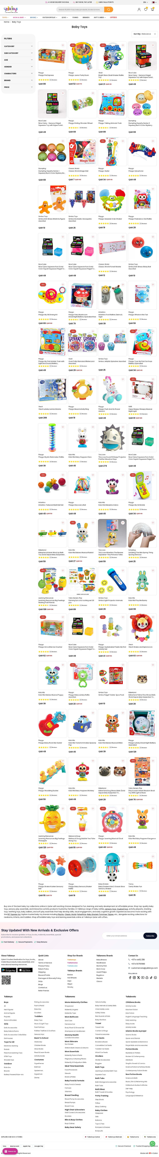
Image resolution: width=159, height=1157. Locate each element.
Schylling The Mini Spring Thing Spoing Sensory (141, 553)
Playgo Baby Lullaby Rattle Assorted (79, 696)
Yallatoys (71, 959)
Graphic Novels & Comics (135, 1063)
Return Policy (43, 969)
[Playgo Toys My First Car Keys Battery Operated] (142, 342)
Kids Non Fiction (132, 1010)
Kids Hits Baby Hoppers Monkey (81, 791)
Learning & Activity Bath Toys (106, 1071)
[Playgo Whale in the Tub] (142, 295)
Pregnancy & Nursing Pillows (75, 1059)
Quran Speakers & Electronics (137, 1042)
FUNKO (75, 17)
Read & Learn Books (41, 1052)
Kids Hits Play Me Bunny (138, 600)
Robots (6, 1049)
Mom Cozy (101, 969)
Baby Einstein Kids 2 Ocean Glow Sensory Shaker (112, 887)
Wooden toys (9, 1060)
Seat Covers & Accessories (75, 1112)
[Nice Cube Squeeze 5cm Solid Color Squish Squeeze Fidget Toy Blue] (52, 247)
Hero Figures (8, 1010)
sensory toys (110, 909)
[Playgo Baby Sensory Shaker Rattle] (82, 867)
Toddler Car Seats (102, 1049)
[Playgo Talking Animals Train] (112, 104)
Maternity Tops (70, 1013)
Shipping (41, 972)
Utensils (68, 1073)
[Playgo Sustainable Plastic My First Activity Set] (112, 627)
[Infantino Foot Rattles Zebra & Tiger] (112, 295)
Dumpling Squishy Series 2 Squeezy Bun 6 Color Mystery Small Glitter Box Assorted (140, 124)
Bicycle (6, 1071)
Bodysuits (99, 1131)
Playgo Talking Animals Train (110, 123)
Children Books (40, 1045)
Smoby (70, 987)
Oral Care (68, 1021)
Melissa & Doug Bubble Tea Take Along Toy (82, 840)
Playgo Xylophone (136, 171)
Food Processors (71, 1070)
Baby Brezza (102, 959)
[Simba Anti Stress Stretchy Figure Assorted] (52, 199)
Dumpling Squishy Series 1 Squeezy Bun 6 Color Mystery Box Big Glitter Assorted (52, 172)
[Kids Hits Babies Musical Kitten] (112, 723)
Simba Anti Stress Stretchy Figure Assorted (52, 220)
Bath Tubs (99, 1085)
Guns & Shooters (10, 1020)
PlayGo (61, 914)
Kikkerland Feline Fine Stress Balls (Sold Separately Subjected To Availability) (142, 696)
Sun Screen (69, 1044)
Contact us (42, 987)
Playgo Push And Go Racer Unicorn (109, 410)
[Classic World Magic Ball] (82, 151)
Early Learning (131, 1020)
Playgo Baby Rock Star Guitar (50, 743)
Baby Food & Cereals (73, 1084)
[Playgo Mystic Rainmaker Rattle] (52, 437)
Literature (129, 1060)
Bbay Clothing (100, 1106)
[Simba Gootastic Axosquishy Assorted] (82, 199)
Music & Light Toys (41, 1024)
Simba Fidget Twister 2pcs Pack (111, 695)
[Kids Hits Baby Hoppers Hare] (82, 437)
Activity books (39, 1056)
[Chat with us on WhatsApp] (152, 1143)
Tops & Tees (99, 1124)
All (5, 1006)
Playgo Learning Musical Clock (111, 839)
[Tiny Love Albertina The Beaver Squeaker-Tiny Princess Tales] (112, 533)
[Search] (108, 9)
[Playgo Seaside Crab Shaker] (112, 199)
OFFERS (113, 17)
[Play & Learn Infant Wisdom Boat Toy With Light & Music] (142, 771)
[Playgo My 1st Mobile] (142, 485)
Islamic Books (131, 1035)
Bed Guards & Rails (102, 1016)
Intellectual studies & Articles (136, 1085)
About (40, 959)
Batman (37, 1067)
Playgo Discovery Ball (77, 505)
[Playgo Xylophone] (142, 151)
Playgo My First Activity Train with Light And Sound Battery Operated (51, 362)
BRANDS (86, 17)
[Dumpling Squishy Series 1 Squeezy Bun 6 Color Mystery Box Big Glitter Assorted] (52, 151)
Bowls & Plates (70, 1077)
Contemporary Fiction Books (136, 1070)
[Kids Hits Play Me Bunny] (142, 581)
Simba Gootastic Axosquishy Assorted (80, 220)
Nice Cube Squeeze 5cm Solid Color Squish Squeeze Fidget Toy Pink (82, 268)
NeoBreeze (101, 963)
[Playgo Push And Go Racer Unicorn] (112, 390)
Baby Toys (38, 1020)
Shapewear (69, 1006)
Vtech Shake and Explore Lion (140, 647)
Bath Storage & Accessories (105, 1082)
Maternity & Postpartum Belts (75, 1062)
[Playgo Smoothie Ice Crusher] (52, 627)
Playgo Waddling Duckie (48, 791)
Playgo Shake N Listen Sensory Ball (51, 887)
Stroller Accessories (102, 1060)
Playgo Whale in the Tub (138, 315)
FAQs (40, 981)
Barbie (70, 974)
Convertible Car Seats (103, 1045)
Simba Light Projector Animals (111, 600)
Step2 (69, 984)
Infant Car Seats (101, 1052)
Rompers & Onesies (102, 1127)
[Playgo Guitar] (112, 151)
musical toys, (122, 909)
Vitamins (68, 1091)
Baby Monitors (100, 1020)
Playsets (7, 1017)
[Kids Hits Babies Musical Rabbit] (82, 533)
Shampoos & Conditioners (75, 1031)
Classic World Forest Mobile (110, 267)
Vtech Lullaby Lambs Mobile (50, 409)
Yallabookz (72, 966)
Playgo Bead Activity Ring (79, 409)
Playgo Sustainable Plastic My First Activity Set (112, 648)
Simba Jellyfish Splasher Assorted (112, 361)
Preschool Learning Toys (13, 1053)
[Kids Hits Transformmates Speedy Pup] (82, 723)
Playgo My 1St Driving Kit (48, 315)
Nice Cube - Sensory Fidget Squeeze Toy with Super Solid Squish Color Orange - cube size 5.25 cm (142, 76)
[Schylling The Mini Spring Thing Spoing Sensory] (142, 533)
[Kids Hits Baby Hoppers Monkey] (82, 771)
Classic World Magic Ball (78, 171)
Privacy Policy (43, 966)
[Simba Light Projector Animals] (112, 581)
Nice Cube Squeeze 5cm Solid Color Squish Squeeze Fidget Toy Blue (52, 268)
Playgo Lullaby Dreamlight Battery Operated (142, 744)
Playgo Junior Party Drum (79, 75)
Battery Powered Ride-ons (13, 1074)
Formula (68, 1088)
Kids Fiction (130, 1013)
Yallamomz (72, 963)
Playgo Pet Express (46, 75)
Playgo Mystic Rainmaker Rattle (51, 457)
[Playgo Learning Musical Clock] (112, 819)
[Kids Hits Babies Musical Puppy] (52, 675)
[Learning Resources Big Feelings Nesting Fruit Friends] (52, 581)
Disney (36, 1078)
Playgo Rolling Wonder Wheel (81, 123)
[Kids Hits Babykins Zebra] (112, 485)
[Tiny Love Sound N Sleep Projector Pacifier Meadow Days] (112, 437)
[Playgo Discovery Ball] (82, 485)
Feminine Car (70, 1024)
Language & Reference (134, 1096)
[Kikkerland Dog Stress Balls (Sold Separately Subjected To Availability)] (112, 771)
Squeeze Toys (100, 1074)
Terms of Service (45, 963)
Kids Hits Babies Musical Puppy (51, 695)
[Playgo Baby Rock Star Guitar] (52, 723)
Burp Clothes (70, 1123)
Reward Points (44, 975)
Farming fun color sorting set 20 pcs (81, 601)
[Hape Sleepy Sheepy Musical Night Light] (142, 390)
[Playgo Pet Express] (52, 56)
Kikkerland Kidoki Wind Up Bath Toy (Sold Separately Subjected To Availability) (51, 553)
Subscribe (150, 936)
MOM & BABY (18, 17)
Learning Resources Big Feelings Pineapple (52, 840)
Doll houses (8, 1038)
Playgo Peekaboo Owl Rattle (140, 219)
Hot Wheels (72, 978)
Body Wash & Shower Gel (74, 1028)
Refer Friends (43, 990)
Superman (38, 1074)
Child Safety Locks (102, 1009)
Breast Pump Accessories (74, 1099)
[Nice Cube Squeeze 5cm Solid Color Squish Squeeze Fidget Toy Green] (142, 437)
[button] (145, 2)
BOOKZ (33, 17)
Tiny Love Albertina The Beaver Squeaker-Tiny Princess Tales (111, 553)
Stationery (38, 1042)
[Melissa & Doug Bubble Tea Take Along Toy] (82, 819)
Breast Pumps (70, 1102)
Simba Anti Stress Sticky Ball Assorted (140, 268)
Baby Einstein (93, 914)
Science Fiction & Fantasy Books (138, 1067)
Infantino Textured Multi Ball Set (51, 505)
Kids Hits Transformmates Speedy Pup (82, 744)
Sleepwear (99, 1113)
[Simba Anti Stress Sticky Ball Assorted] (142, 247)
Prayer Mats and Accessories (137, 1045)
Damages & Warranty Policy (49, 978)
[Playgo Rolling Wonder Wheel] (82, 104)
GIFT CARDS (99, 17)
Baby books (130, 1024)
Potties (97, 1103)
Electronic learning (11, 1046)
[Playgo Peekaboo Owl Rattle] (142, 199)
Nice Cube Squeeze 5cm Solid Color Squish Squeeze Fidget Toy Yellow (82, 648)
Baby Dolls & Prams (11, 1031)
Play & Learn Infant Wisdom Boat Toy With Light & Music (142, 792)
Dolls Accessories (10, 1028)
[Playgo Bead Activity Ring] (82, 390)
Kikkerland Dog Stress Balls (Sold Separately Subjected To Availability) (112, 792)
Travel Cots (99, 1027)
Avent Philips (102, 972)
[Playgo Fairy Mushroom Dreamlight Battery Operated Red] (82, 295)
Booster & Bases (101, 1042)
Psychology (130, 1092)
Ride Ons (7, 1067)
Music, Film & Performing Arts (136, 1081)
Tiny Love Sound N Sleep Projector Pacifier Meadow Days (112, 458)
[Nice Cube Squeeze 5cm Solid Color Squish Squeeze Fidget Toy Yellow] (82, 627)
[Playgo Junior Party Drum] (82, 56)
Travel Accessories (102, 1034)
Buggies (98, 1063)
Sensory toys (39, 1034)
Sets (97, 1117)
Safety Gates (100, 1013)
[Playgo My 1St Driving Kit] (52, 295)
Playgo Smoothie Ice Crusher (50, 647)
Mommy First (102, 966)
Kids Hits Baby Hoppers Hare (80, 457)
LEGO (64, 17)
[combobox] (84, 9)
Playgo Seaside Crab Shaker (110, 219)
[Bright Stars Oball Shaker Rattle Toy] (112, 56)
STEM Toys (8, 1056)
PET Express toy (14, 914)
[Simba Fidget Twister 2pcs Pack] (112, 675)
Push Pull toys (39, 1027)
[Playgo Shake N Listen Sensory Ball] (52, 867)
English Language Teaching (136, 1017)
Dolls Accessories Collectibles (15, 1035)
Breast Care (69, 1106)
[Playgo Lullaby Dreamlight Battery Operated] (142, 723)
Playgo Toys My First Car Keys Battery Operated (140, 362)
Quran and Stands (133, 1038)
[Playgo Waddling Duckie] (52, 771)
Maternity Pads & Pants (73, 1055)
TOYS (4, 17)
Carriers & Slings (101, 1031)
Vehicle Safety (100, 1002)
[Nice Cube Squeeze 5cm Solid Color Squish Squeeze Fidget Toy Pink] (82, 247)
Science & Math (132, 1078)
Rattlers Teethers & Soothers (44, 1031)
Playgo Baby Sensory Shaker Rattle (80, 887)
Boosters (68, 1116)
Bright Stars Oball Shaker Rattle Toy (111, 76)
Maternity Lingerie (71, 1010)
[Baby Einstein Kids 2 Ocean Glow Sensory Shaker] (112, 867)
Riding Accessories (41, 1002)
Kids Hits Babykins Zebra (108, 505)
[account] (139, 9)
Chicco (99, 981)
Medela (100, 978)
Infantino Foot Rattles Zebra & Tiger (110, 316)
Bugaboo (100, 975)
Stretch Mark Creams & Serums (76, 1048)
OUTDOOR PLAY (48, 17)
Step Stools (99, 1099)
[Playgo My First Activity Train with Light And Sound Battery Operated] (52, 342)
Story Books (38, 1049)
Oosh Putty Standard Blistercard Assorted (81, 362)
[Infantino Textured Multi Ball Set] (52, 485)
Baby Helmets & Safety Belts (105, 1006)
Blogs (40, 984)
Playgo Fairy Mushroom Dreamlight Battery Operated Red (82, 316)
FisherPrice (81, 914)
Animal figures (9, 1013)
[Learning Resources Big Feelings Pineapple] (52, 819)
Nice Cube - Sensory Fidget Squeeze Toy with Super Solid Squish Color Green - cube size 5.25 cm (51, 124)
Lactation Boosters (72, 1038)
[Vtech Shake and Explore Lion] (142, 627)
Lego (69, 981)
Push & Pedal (39, 1006)
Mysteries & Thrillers (133, 1053)
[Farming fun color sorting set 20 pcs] (82, 581)
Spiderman (38, 1070)
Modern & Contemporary (135, 1056)
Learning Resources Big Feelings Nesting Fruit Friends (52, 601)
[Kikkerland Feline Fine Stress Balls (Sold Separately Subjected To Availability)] (142, 675)
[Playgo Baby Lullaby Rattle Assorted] (82, 675)
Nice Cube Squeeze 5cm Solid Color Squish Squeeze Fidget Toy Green (142, 458)
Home (6, 22)
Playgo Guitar (104, 171)
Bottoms (98, 1120)
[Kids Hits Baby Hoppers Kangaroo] (142, 819)
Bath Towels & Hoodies (104, 1092)
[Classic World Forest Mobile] (112, 247)
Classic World (70, 914)
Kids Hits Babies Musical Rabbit (81, 552)
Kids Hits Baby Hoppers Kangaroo (142, 839)
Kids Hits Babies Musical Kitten (111, 743)
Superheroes (39, 1063)
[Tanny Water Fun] (142, 867)
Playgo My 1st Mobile (137, 505)
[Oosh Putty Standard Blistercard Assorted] (82, 342)
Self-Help (129, 1089)
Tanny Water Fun (135, 886)
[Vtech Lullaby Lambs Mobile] (52, 390)
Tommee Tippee (106, 914)
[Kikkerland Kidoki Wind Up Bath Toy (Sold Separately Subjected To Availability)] (52, 533)
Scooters (37, 1013)
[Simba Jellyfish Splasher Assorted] (112, 342)
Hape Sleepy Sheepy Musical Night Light (140, 410)
